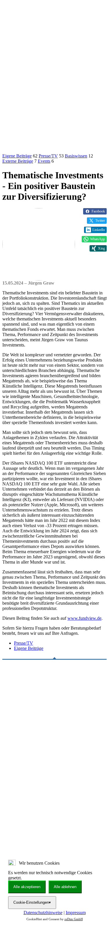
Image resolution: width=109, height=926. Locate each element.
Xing (101, 248)
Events (44, 161)
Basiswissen (76, 155)
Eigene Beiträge (17, 155)
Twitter (100, 221)
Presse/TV (48, 155)
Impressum (76, 912)
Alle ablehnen (65, 887)
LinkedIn (98, 230)
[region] (54, 790)
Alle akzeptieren (26, 887)
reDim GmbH (74, 919)
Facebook (98, 211)
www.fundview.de (84, 618)
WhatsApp (97, 239)
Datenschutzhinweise (43, 912)
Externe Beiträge (17, 161)
